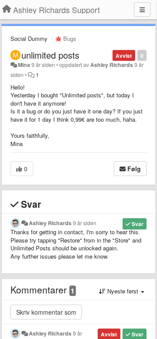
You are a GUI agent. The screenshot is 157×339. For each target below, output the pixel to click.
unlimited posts (50, 55)
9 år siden (84, 223)
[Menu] (142, 9)
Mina (24, 65)
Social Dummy (29, 38)
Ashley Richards (111, 65)
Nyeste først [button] (123, 291)
